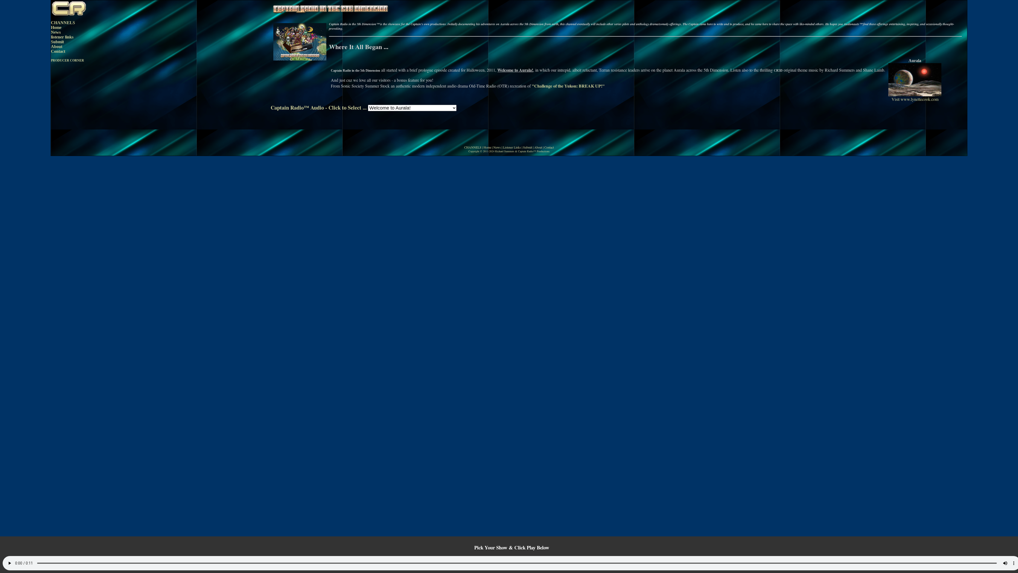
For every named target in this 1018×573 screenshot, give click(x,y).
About (56, 46)
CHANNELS (63, 22)
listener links (62, 37)
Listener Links (512, 147)
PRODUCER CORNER (67, 60)
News (56, 32)
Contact (58, 51)
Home (56, 27)
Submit (57, 42)
